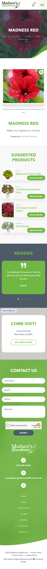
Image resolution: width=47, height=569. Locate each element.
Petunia (37, 36)
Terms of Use (17, 555)
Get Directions (23, 342)
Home (4, 36)
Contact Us (23, 532)
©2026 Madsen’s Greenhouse (16, 552)
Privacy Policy (36, 552)
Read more (36, 178)
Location (23, 526)
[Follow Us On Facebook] (23, 485)
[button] (41, 72)
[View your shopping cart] (33, 4)
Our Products (15, 36)
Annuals (28, 36)
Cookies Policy (31, 555)
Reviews (23, 520)
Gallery (23, 514)
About (24, 502)
